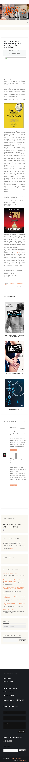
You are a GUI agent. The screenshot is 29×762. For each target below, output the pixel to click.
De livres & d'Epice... (8, 681)
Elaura (12, 458)
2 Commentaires (15, 53)
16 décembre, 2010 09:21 (19, 428)
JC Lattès (7, 284)
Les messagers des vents (14, 409)
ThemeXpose (22, 760)
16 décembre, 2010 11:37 (19, 459)
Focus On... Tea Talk (8, 609)
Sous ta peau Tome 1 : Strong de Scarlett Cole (14, 336)
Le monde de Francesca (9, 685)
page (11, 548)
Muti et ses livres (8, 691)
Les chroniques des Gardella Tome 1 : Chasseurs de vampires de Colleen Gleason (13, 589)
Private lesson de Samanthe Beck (14, 374)
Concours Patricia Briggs (10, 573)
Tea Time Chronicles (8, 695)
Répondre (13, 449)
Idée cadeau (20, 283)
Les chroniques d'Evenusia (10, 688)
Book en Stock (7, 678)
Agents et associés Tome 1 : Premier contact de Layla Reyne (13, 580)
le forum (17, 252)
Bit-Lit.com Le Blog (16, 758)
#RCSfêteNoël (12, 283)
